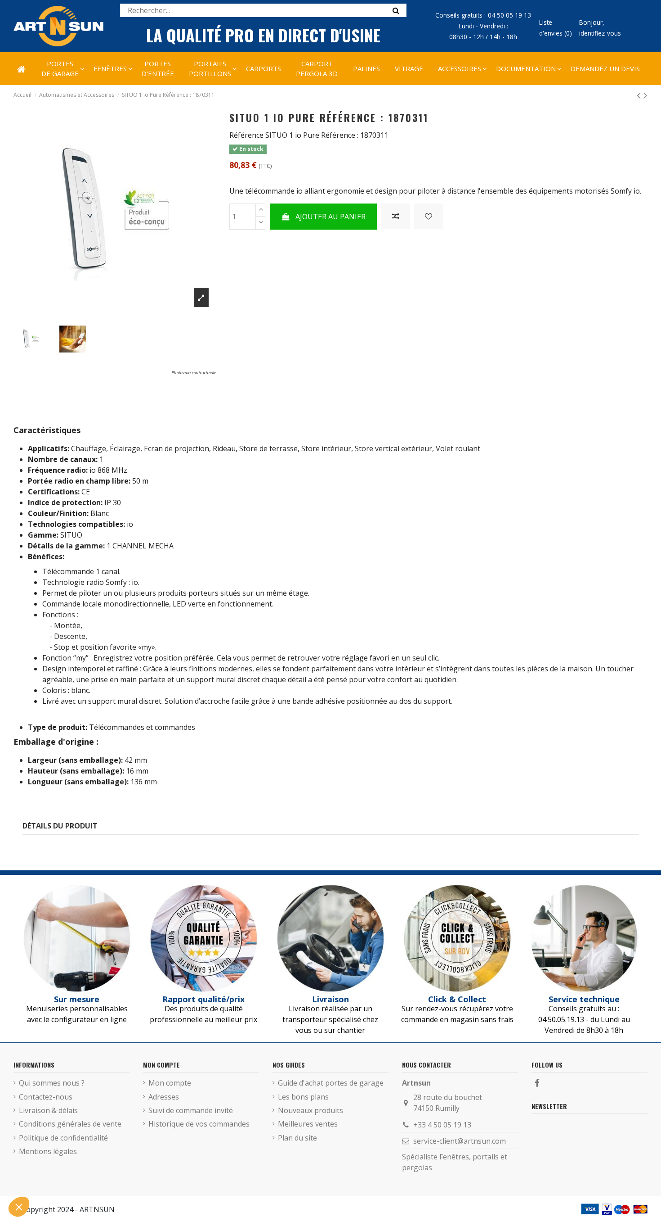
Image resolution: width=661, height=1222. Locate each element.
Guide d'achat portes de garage (331, 1083)
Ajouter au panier (330, 217)
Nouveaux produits (310, 1110)
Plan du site (297, 1138)
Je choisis (103, 1176)
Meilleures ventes (308, 1124)
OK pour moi (166, 1176)
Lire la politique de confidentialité (58, 1147)
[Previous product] (640, 94)
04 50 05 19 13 (509, 15)
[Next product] (645, 94)
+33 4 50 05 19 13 (442, 1125)
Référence (246, 135)
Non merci (40, 1176)
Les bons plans (303, 1097)
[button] (459, 68)
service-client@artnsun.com (459, 1141)
